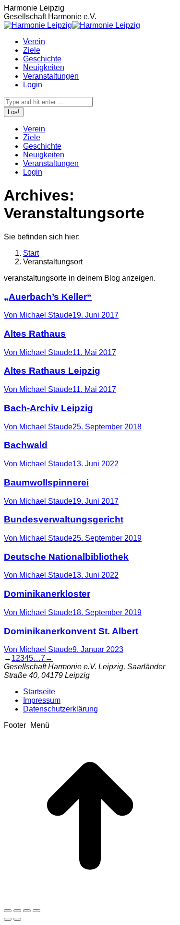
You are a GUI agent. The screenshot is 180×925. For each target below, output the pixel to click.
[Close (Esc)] (8, 910)
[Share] (17, 910)
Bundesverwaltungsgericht (63, 519)
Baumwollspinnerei (46, 482)
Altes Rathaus (35, 334)
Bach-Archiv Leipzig (48, 408)
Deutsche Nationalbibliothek (66, 557)
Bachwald (26, 445)
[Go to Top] (90, 899)
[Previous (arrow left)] (8, 919)
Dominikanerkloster (47, 594)
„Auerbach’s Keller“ (48, 297)
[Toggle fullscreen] (27, 910)
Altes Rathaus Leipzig (52, 371)
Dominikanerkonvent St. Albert (71, 631)
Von (38, 315)
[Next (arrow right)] (17, 919)
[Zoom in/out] (36, 910)
